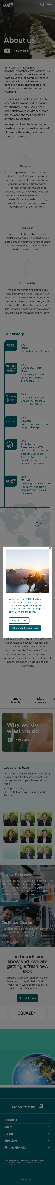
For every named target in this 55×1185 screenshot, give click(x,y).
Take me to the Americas (25, 628)
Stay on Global (19, 620)
